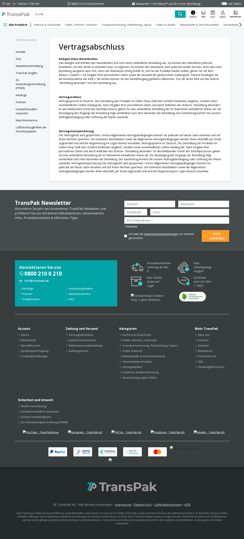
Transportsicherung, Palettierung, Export (127, 25)
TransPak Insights (27, 73)
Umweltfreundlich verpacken (26, 111)
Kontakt (20, 52)
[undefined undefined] (192, 298)
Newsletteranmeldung (29, 66)
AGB (187, 505)
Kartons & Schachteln (47, 25)
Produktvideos (31, 299)
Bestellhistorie (30, 345)
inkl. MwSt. (235, 4)
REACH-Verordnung (34, 406)
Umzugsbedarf (132, 367)
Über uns (204, 335)
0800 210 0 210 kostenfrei (87, 4)
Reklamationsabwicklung (85, 345)
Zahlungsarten (78, 351)
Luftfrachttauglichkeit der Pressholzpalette (31, 129)
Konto (25, 335)
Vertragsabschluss (81, 335)
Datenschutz (143, 505)
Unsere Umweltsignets (36, 417)
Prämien (21, 102)
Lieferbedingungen (168, 505)
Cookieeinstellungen (34, 356)
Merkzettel (28, 340)
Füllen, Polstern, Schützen (81, 25)
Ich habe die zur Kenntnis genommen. (161, 236)
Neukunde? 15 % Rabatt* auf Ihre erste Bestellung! (168, 4)
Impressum (123, 505)
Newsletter (205, 351)
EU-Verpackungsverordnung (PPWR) (30, 84)
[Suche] (180, 14)
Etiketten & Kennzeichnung (140, 372)
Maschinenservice (27, 120)
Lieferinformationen (82, 340)
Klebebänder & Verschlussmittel (199, 25)
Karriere (203, 340)
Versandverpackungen (137, 361)
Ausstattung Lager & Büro (139, 377)
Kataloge (21, 95)
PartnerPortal (207, 356)
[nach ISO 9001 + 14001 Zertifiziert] (184, 281)
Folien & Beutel (165, 25)
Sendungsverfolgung (35, 351)
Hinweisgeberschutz (211, 367)
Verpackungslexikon (81, 288)
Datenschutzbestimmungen (161, 234)
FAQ (18, 59)
